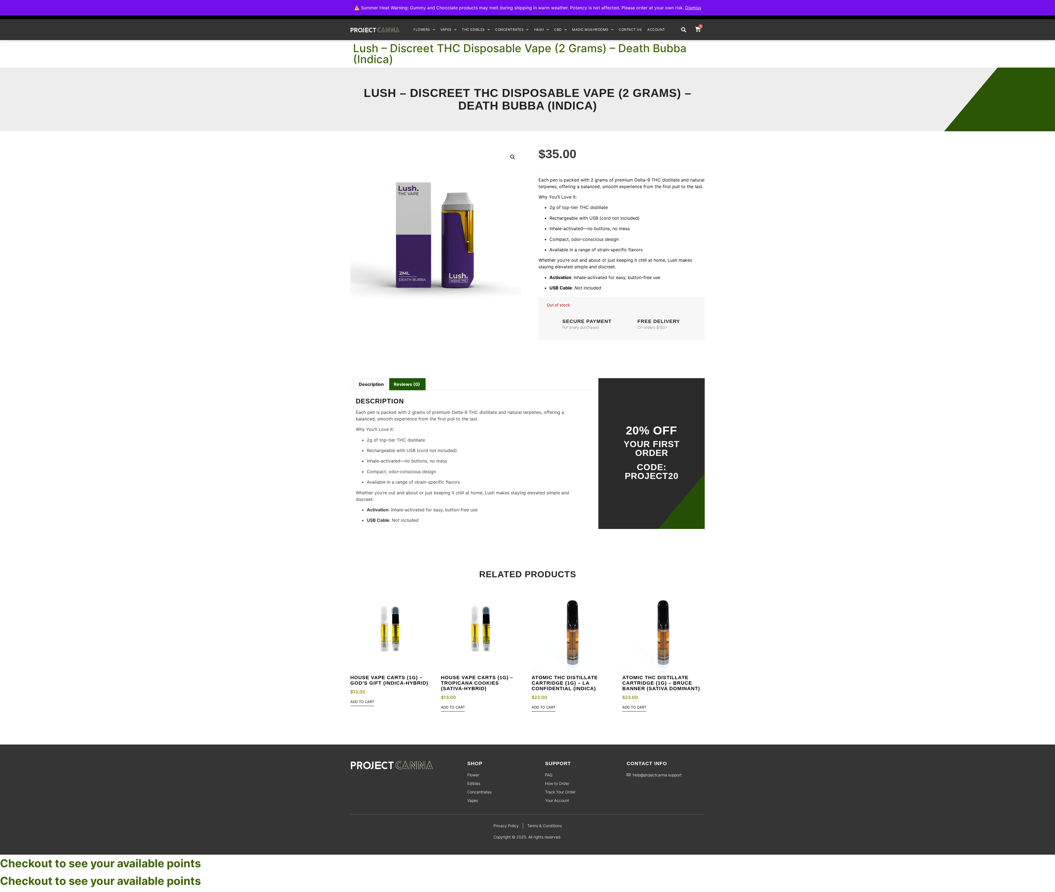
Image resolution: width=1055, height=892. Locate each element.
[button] (683, 29)
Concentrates (509, 29)
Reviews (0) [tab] (407, 384)
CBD (558, 29)
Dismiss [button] (693, 7)
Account (656, 29)
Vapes (446, 29)
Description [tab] (371, 384)
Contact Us (630, 29)
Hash (539, 29)
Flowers (421, 29)
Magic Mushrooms (590, 29)
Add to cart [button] (362, 702)
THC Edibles (473, 29)
